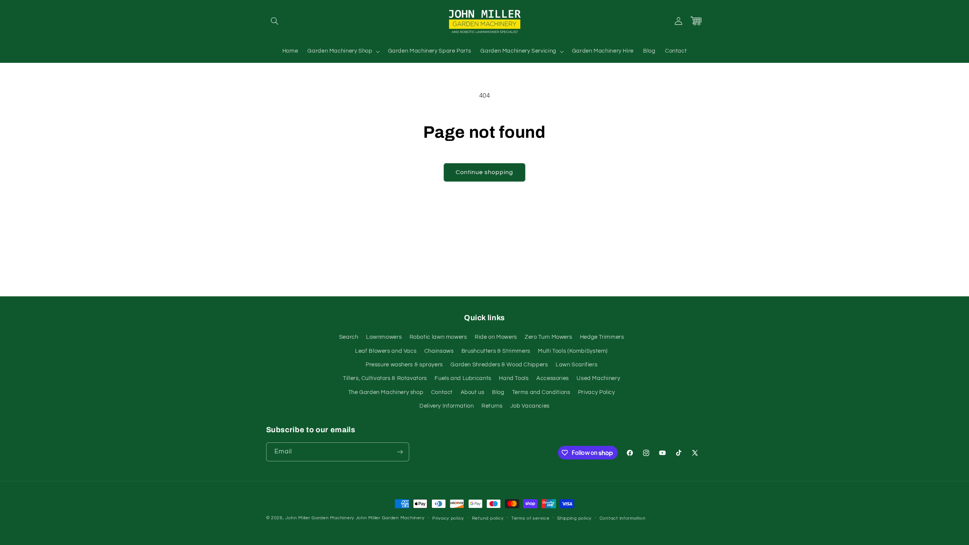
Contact (442, 392)
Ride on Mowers (496, 337)
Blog (498, 392)
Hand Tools (513, 378)
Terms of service (530, 518)
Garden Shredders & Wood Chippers (499, 364)
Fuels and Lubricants (463, 378)
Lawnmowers (384, 337)
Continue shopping (485, 172)
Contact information (623, 518)
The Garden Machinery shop (386, 392)
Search (348, 337)
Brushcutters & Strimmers (495, 351)
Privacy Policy (596, 392)
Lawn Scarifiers (576, 364)
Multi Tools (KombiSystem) (573, 351)
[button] (275, 21)
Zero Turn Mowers (548, 337)
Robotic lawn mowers (438, 337)
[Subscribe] (399, 451)
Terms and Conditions (541, 392)
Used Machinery (598, 378)
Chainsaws (439, 351)
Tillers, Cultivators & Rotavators (385, 378)
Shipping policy (574, 518)
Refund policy (488, 518)
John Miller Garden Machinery (319, 518)
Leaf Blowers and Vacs (385, 351)
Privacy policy (448, 518)
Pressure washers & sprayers (404, 364)
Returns (491, 406)
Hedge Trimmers (602, 337)
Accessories (552, 378)
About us (472, 392)
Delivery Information (446, 406)
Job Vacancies (530, 406)
